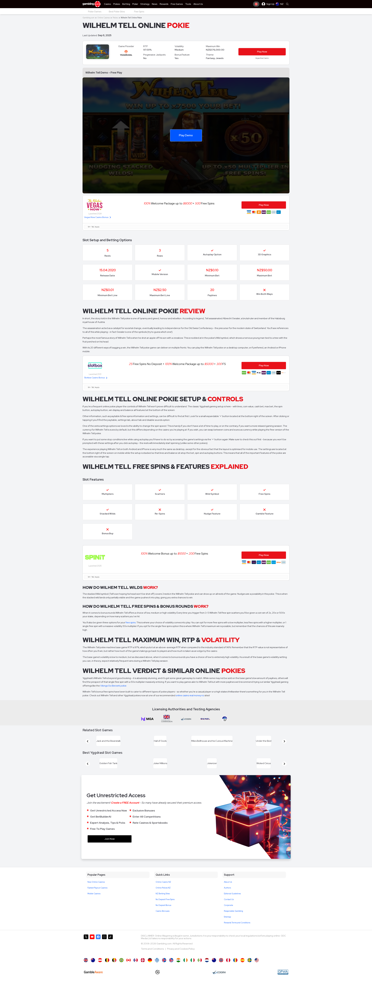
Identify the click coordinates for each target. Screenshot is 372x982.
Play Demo (186, 135)
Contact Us (229, 899)
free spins (131, 622)
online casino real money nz (190, 695)
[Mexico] (200, 960)
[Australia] (93, 960)
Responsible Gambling (233, 911)
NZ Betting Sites (163, 893)
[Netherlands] (207, 960)
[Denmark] (143, 960)
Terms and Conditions (152, 948)
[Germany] (150, 960)
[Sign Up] (256, 4)
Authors (227, 888)
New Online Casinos (96, 882)
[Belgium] (107, 960)
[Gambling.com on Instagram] (104, 944)
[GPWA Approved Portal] (283, 972)
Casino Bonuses (162, 911)
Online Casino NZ (163, 882)
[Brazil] (121, 960)
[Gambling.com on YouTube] (92, 944)
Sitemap (227, 917)
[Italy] (193, 960)
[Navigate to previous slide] (87, 741)
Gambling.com (88, 17)
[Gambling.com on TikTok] (110, 944)
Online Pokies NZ (163, 888)
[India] (178, 960)
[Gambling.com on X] (86, 944)
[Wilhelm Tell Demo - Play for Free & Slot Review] (86, 960)
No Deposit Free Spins (165, 899)
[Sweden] (249, 960)
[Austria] (100, 960)
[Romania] (235, 960)
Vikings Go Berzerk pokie (113, 685)
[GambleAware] (93, 972)
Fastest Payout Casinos (97, 888)
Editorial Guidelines (232, 893)
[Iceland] (164, 960)
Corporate (228, 905)
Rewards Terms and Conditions (237, 922)
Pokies (115, 17)
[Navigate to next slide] (284, 741)
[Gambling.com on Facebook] (98, 944)
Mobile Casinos (93, 893)
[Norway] (221, 960)
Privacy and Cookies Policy (181, 948)
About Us (228, 882)
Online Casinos (103, 17)
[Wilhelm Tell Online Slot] (128, 960)
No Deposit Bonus (163, 905)
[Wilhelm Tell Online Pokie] (214, 960)
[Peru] (228, 960)
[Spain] (242, 960)
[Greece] (157, 960)
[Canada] (136, 960)
